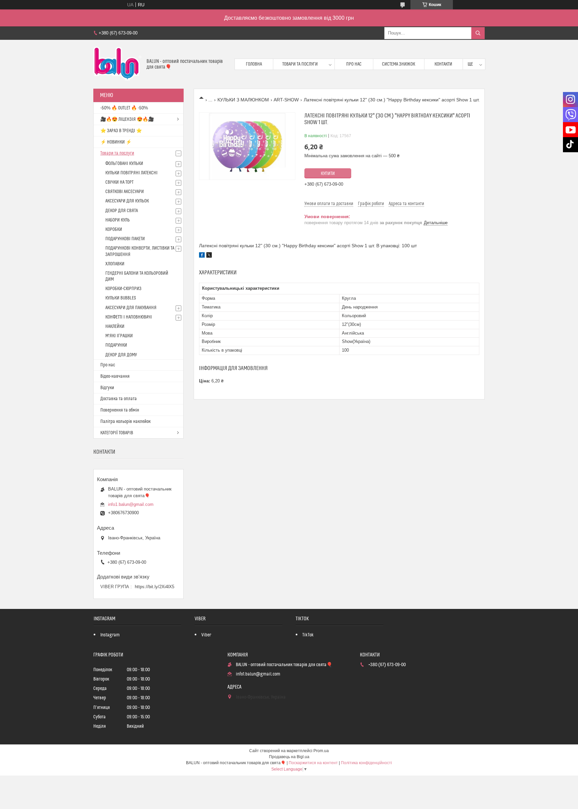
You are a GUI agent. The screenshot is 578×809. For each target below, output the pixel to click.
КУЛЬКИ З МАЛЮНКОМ (243, 99)
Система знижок (398, 64)
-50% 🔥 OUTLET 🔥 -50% (124, 108)
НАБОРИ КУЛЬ (117, 220)
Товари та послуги (300, 64)
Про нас (354, 64)
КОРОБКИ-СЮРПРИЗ (123, 288)
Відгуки (107, 387)
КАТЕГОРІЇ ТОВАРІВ (116, 433)
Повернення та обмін (119, 410)
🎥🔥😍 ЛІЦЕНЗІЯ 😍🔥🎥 (127, 119)
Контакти (443, 64)
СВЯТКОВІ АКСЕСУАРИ (124, 191)
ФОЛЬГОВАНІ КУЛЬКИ (124, 163)
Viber (206, 635)
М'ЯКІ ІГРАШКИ (119, 336)
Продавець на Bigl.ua (289, 756)
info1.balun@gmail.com (131, 504)
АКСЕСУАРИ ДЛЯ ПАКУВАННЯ (131, 307)
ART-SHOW (286, 99)
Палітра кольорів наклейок (125, 421)
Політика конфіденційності (366, 762)
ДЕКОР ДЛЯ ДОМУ (121, 355)
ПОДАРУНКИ (116, 345)
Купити (328, 173)
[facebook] (202, 256)
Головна (254, 64)
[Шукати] (478, 33)
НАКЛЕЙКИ (114, 326)
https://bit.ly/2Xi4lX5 (154, 586)
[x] (209, 256)
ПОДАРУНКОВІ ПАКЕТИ (125, 239)
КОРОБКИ (113, 229)
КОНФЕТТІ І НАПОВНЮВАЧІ (128, 317)
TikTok (308, 635)
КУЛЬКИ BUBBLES (120, 298)
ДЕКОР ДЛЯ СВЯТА (121, 210)
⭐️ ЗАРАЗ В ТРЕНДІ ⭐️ (121, 130)
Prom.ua (321, 750)
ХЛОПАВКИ (114, 264)
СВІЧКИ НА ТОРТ (119, 182)
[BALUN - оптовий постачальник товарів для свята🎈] (117, 64)
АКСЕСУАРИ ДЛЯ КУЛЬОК (127, 201)
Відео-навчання (114, 376)
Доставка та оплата (118, 398)
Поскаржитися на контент (313, 762)
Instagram (110, 635)
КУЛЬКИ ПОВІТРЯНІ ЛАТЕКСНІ (131, 173)
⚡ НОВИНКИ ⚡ (115, 142)
